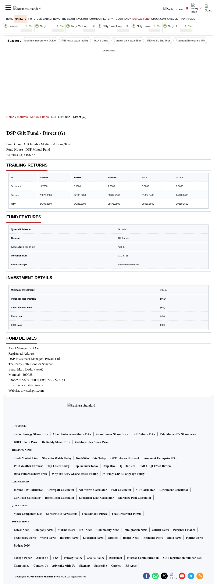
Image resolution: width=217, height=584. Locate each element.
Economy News (153, 537)
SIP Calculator (145, 490)
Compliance (21, 565)
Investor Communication (143, 557)
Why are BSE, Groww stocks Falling (75, 473)
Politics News (194, 537)
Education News (93, 537)
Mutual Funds (39, 116)
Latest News (21, 530)
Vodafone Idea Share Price (92, 442)
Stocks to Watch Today (56, 458)
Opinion (113, 537)
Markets (20, 19)
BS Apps (130, 565)
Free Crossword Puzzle (126, 513)
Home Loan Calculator (59, 497)
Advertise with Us (63, 565)
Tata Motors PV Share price (178, 434)
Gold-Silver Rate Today (91, 458)
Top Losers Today (58, 466)
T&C (56, 557)
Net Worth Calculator (93, 490)
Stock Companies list (165, 19)
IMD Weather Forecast (28, 466)
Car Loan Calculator (27, 497)
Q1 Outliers (127, 466)
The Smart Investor (75, 19)
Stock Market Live (26, 458)
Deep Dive (109, 466)
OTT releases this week (125, 458)
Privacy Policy (73, 557)
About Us (42, 557)
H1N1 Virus (101, 40)
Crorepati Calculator (60, 490)
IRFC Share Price (143, 434)
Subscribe (100, 565)
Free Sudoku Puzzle (94, 513)
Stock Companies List (28, 513)
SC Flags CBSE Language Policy (124, 473)
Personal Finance (184, 530)
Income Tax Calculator (28, 490)
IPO (30, 19)
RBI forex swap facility (75, 40)
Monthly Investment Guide (40, 40)
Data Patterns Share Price (30, 473)
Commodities (97, 19)
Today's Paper (23, 557)
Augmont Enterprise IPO (190, 40)
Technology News (25, 537)
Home (9, 19)
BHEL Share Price (26, 442)
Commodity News (107, 530)
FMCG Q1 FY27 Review (155, 466)
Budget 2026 (22, 545)
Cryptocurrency (119, 19)
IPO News (85, 530)
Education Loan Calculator (96, 497)
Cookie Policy (95, 557)
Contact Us (40, 565)
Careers (116, 565)
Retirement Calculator (173, 490)
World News (48, 537)
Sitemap (84, 565)
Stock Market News (47, 19)
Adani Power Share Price (112, 434)
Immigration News (135, 530)
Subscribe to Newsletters (61, 513)
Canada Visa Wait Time (128, 40)
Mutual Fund (141, 19)
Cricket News (160, 530)
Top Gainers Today (86, 466)
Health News (131, 537)
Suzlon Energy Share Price (31, 434)
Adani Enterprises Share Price (72, 434)
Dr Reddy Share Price (56, 442)
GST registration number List (182, 557)
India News (174, 537)
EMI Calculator (121, 490)
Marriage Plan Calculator (134, 497)
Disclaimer (115, 557)
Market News (66, 530)
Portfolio (188, 19)
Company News (43, 530)
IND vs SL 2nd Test (158, 40)
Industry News (69, 537)
